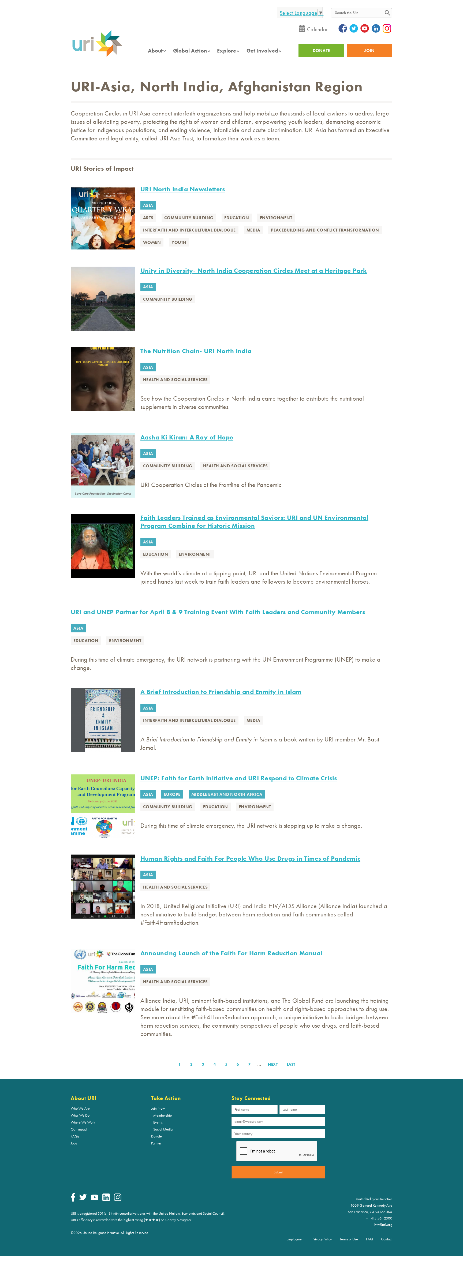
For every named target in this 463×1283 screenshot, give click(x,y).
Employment (295, 1239)
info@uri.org (383, 1224)
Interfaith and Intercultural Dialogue (189, 230)
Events (158, 1122)
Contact (386, 1239)
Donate (156, 1136)
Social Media (163, 1129)
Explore (226, 50)
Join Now (158, 1108)
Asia (148, 205)
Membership (162, 1115)
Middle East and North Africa (226, 794)
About (155, 50)
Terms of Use (349, 1239)
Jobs (74, 1143)
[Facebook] (73, 1200)
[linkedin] (106, 1199)
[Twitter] (83, 1198)
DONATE (321, 50)
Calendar (317, 29)
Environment (276, 218)
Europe (172, 794)
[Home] (97, 56)
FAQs (75, 1136)
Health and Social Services (175, 379)
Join (369, 50)
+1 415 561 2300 (379, 1218)
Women (152, 242)
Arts (148, 218)
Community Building (189, 218)
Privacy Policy (322, 1239)
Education (236, 218)
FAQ (369, 1239)
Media (253, 230)
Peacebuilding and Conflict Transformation (325, 230)
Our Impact (79, 1129)
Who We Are (80, 1108)
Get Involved (262, 50)
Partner (156, 1143)
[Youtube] (94, 1198)
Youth (178, 242)
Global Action (190, 50)
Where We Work (83, 1122)
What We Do (80, 1115)
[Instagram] (117, 1199)
